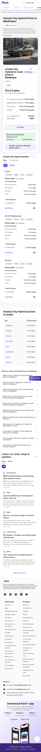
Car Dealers (8, 639)
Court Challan (9, 668)
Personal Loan (27, 627)
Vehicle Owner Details (29, 636)
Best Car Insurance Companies (28, 666)
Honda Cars (20, 12)
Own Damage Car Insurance (10, 661)
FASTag (25, 614)
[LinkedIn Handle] (21, 594)
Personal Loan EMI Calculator (28, 632)
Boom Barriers (9, 642)
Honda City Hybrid (31, 12)
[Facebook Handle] (10, 594)
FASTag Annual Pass (10, 629)
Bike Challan (26, 675)
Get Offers (20, 127)
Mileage (16, 7)
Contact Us (8, 605)
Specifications (28, 7)
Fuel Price (26, 621)
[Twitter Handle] (16, 594)
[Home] (5, 2)
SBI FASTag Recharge (11, 611)
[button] (34, 208)
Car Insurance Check (29, 644)
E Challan (25, 611)
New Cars (11, 12)
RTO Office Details (28, 624)
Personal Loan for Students (28, 660)
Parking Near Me (28, 617)
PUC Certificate (9, 665)
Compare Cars (9, 636)
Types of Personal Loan (28, 655)
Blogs (6, 608)
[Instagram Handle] (5, 594)
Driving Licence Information (9, 625)
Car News (8, 633)
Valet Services (9, 621)
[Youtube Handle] (26, 594)
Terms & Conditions (11, 749)
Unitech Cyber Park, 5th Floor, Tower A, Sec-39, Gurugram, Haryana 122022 (21, 694)
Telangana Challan (10, 614)
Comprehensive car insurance (11, 647)
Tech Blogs (8, 617)
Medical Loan (9, 656)
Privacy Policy (24, 749)
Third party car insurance (27, 649)
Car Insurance (27, 608)
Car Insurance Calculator (27, 640)
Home (4, 12)
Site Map (32, 749)
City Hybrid (6, 7)
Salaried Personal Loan (28, 671)
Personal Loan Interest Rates (9, 652)
